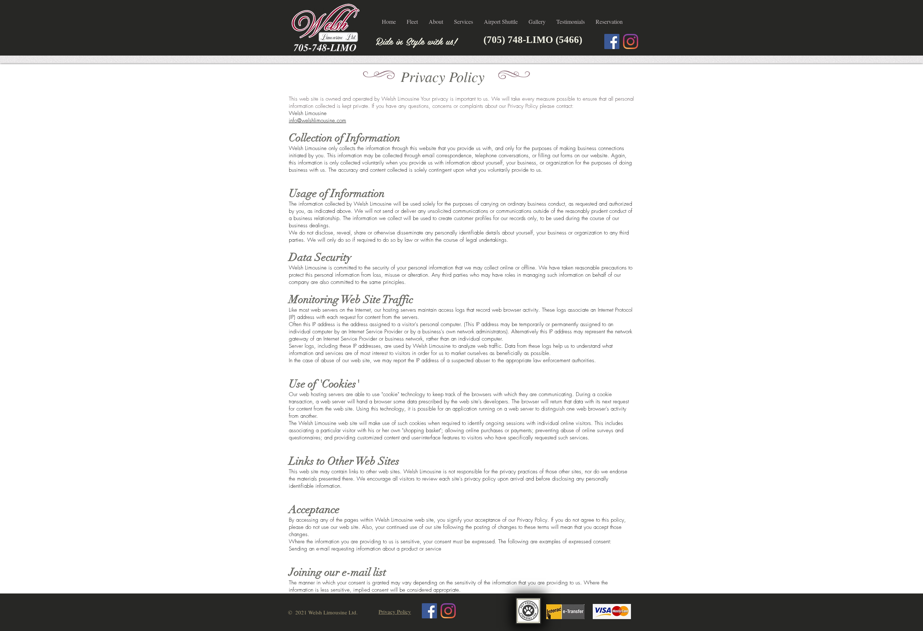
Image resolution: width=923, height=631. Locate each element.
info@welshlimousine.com (317, 120)
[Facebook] (611, 41)
